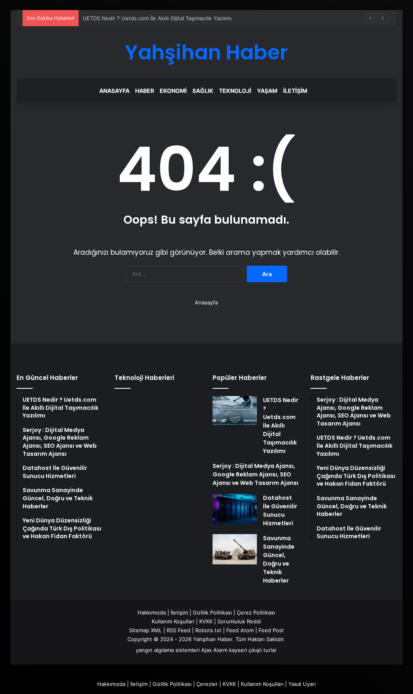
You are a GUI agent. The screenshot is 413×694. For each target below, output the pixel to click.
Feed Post (271, 630)
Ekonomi (173, 90)
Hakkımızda (152, 612)
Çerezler (207, 684)
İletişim (295, 90)
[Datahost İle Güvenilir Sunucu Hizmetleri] (235, 509)
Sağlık (202, 90)
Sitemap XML (145, 630)
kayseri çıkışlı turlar (253, 650)
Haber (144, 90)
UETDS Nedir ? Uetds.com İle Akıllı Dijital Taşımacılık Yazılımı (157, 18)
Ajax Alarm (214, 650)
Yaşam (267, 90)
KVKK (206, 621)
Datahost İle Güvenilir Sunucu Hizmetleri (280, 510)
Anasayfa (114, 90)
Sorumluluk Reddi (239, 621)
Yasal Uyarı (302, 684)
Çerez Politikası (256, 612)
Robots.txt (208, 630)
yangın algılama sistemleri (168, 650)
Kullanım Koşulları (173, 621)
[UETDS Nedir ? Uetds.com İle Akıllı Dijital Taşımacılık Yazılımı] (235, 411)
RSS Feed (178, 630)
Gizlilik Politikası (212, 612)
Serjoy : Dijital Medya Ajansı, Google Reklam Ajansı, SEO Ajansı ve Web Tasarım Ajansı (255, 474)
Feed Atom (240, 630)
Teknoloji (235, 90)
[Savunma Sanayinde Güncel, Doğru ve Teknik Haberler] (235, 549)
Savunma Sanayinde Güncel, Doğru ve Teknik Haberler (278, 559)
